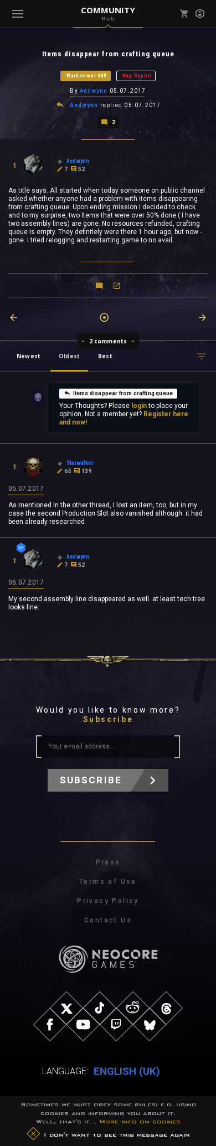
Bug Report (137, 75)
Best (105, 356)
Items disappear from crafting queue (123, 393)
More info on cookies (140, 1121)
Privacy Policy (108, 901)
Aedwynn (93, 91)
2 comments (108, 341)
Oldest (69, 356)
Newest (28, 356)
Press (108, 862)
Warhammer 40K (86, 75)
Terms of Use (108, 881)
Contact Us (108, 920)
